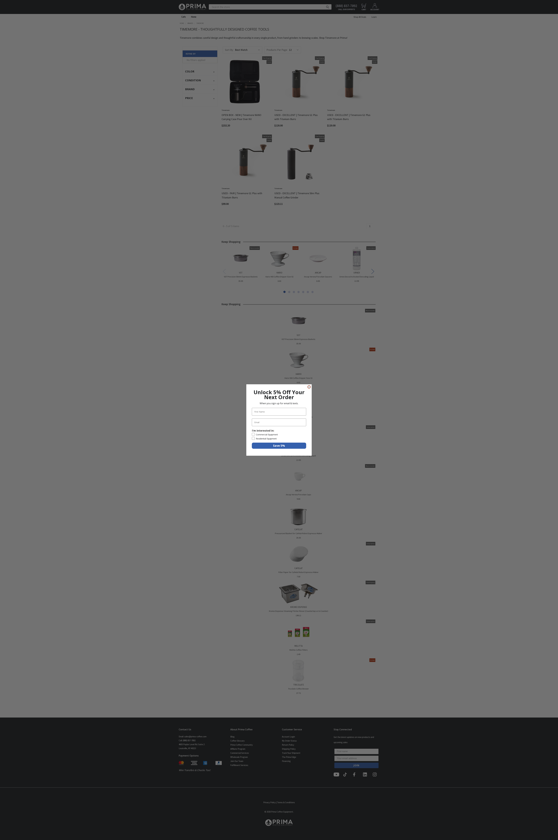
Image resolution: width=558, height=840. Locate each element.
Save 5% (279, 446)
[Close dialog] (309, 386)
